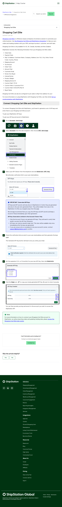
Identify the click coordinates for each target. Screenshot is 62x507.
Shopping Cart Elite (9, 39)
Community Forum (28, 455)
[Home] (9, 3)
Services (25, 411)
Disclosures (53, 494)
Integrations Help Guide (20, 12)
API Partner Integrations (10, 14)
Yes (6, 357)
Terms (44, 494)
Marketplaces (26, 427)
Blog (24, 446)
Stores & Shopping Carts (29, 424)
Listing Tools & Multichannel (30, 430)
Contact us (31, 343)
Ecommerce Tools (27, 433)
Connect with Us (27, 477)
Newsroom (26, 443)
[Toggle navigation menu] (58, 3)
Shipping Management (29, 385)
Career (24, 461)
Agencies (25, 418)
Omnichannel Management (30, 388)
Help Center (26, 452)
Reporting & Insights (28, 405)
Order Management (28, 391)
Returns (25, 402)
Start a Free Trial (27, 475)
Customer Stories (27, 449)
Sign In (24, 480)
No (12, 357)
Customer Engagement (29, 400)
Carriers (25, 421)
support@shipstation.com (18, 229)
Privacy (48, 494)
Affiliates (25, 467)
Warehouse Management (29, 397)
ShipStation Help (7, 12)
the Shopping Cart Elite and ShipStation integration (30, 41)
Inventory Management (29, 394)
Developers (26, 464)
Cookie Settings (47, 496)
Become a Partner (27, 436)
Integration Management (29, 408)
